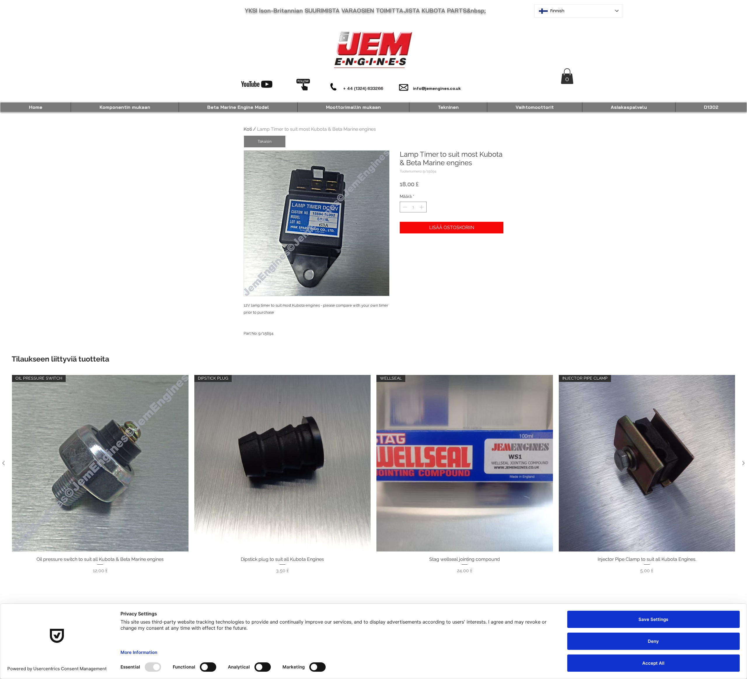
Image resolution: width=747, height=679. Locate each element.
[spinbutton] (413, 207)
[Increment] (422, 207)
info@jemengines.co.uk (437, 88)
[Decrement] (404, 207)
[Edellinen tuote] (3, 463)
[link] (567, 76)
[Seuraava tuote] (743, 463)
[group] (373, 478)
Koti (248, 129)
